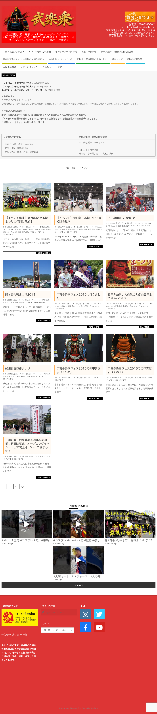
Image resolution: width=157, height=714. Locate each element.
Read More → (44, 253)
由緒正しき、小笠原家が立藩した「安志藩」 (23, 90)
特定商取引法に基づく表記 (14, 634)
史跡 (36, 229)
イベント (18, 229)
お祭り (5, 376)
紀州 (33, 376)
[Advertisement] (137, 650)
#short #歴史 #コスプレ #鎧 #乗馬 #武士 (29, 540)
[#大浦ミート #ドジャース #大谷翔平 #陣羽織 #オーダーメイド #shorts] (78, 560)
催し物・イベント (32, 227)
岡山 (82, 306)
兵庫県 (25, 229)
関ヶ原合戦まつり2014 (20, 294)
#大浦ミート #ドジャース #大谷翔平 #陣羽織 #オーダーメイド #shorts (103, 576)
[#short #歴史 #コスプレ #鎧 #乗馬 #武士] (27, 524)
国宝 (74, 229)
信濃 (119, 226)
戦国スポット (147, 377)
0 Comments (71, 232)
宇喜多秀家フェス (73, 306)
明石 (23, 232)
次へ (23, 486)
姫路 (43, 229)
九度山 (115, 306)
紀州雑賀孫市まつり (17, 368)
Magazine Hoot (75, 708)
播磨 (19, 232)
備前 (63, 306)
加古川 (31, 229)
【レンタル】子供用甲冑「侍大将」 (19, 86)
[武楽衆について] (20, 611)
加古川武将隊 (45, 227)
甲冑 (32, 232)
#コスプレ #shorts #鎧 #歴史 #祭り (76, 540)
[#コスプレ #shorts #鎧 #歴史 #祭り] (78, 524)
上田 (115, 226)
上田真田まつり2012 (121, 217)
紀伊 (135, 306)
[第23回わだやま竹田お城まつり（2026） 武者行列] (130, 524)
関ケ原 (21, 302)
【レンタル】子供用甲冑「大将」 (18, 82)
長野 (128, 226)
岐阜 (12, 302)
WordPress (94, 708)
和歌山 (121, 306)
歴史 (28, 232)
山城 (15, 232)
